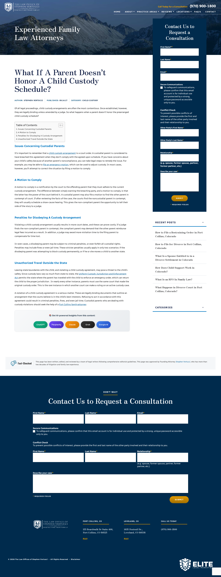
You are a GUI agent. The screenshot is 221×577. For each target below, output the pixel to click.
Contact (210, 12)
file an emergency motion (55, 164)
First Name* (166, 47)
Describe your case (169, 171)
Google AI (103, 324)
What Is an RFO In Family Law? (173, 279)
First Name (39, 413)
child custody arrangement (62, 153)
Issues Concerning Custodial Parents (35, 129)
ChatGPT (40, 324)
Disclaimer (75, 559)
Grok (88, 324)
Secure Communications (171, 84)
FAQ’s (197, 12)
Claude (72, 324)
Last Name (165, 59)
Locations (183, 12)
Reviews (167, 12)
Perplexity (56, 324)
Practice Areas (147, 12)
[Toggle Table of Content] (59, 125)
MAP (85, 539)
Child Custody (90, 100)
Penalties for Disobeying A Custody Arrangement (40, 136)
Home (117, 12)
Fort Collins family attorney (72, 304)
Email (163, 72)
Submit (179, 198)
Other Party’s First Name (172, 128)
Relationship (166, 153)
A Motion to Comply (27, 132)
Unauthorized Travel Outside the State (35, 139)
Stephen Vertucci (33, 100)
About (129, 12)
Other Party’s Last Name (172, 140)
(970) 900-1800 (203, 6)
